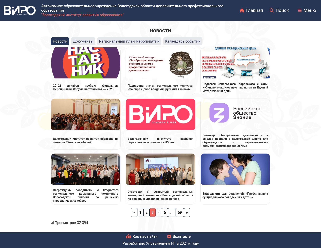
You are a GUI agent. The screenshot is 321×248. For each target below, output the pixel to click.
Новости (60, 41)
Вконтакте (182, 236)
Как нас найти (145, 236)
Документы (83, 41)
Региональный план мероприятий (129, 41)
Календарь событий (183, 41)
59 (180, 212)
